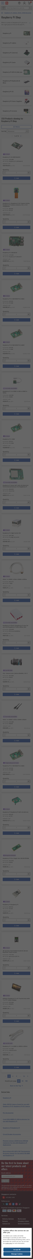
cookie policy (8, 1243)
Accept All (16, 1250)
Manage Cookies (17, 1254)
